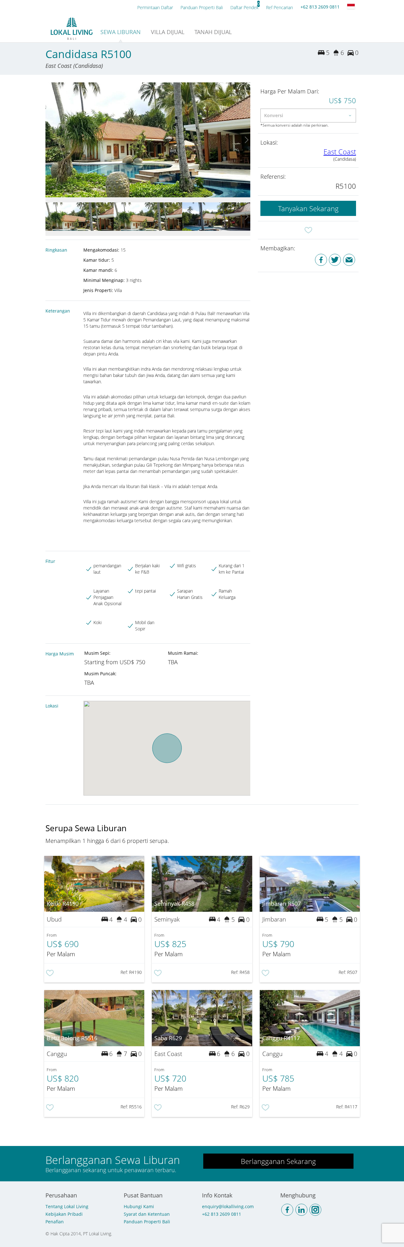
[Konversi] (308, 115)
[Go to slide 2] (246, 139)
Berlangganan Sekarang (278, 1161)
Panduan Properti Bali (147, 1222)
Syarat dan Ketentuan (147, 1214)
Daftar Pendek (244, 7)
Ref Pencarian (279, 7)
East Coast (340, 151)
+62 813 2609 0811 (320, 7)
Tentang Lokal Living (66, 1206)
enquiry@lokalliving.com (228, 1206)
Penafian (54, 1222)
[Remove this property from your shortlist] (308, 230)
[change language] (351, 6)
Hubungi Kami (139, 1206)
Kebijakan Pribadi (64, 1214)
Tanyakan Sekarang (308, 208)
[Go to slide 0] (49, 139)
